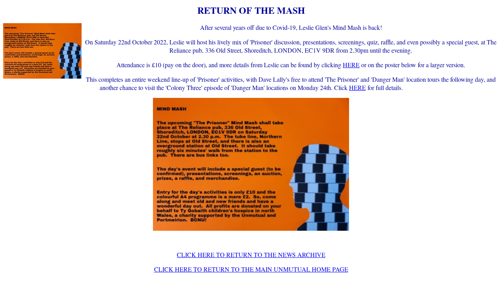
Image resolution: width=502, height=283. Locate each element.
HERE (351, 65)
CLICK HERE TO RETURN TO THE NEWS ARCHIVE (251, 254)
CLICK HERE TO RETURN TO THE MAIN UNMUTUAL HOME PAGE (251, 269)
